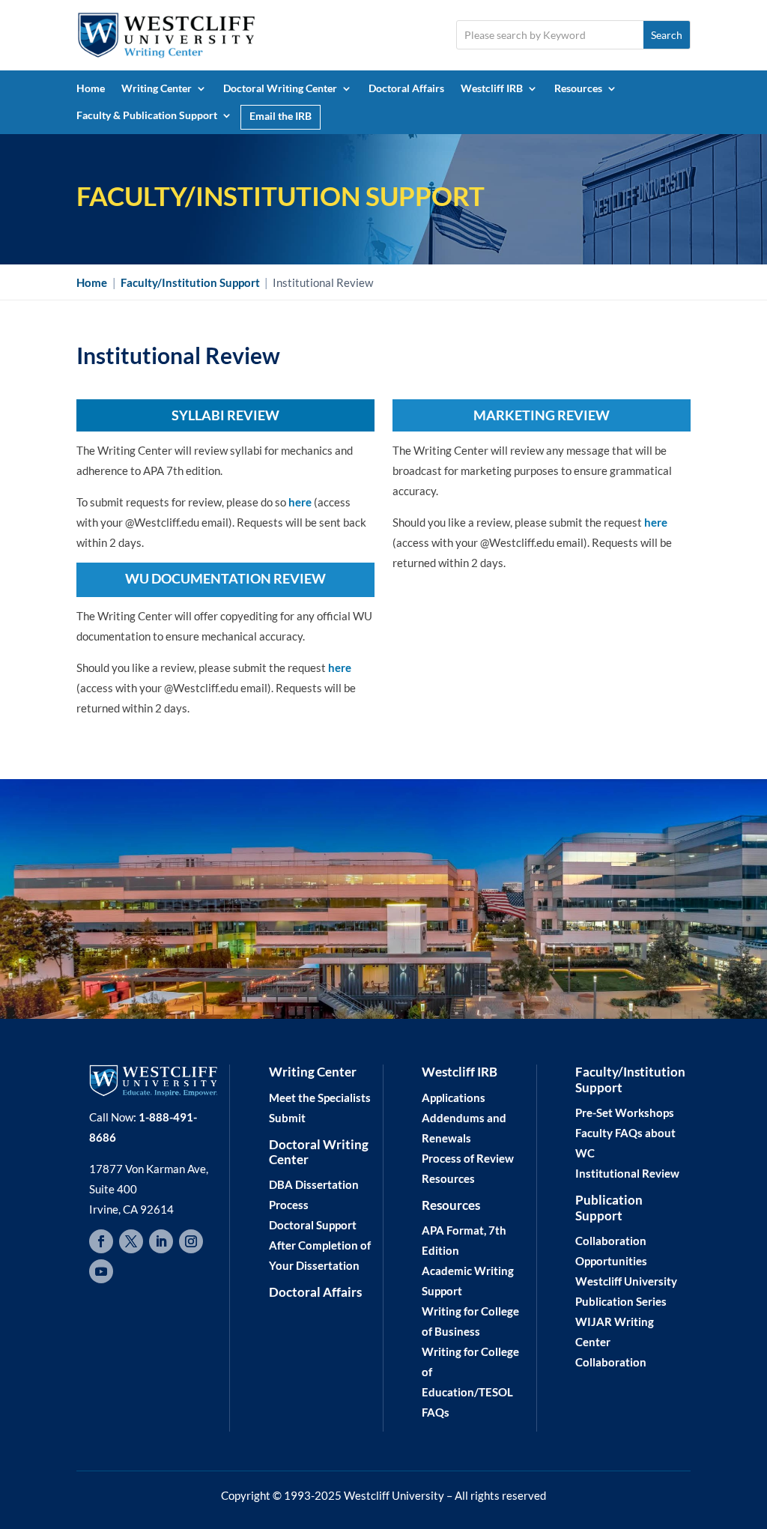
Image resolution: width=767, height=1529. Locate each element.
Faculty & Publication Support (146, 115)
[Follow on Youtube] (101, 1271)
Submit (287, 1117)
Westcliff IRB (492, 88)
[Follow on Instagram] (191, 1241)
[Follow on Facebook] (101, 1241)
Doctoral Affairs (406, 88)
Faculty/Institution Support (630, 1079)
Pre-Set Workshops (624, 1112)
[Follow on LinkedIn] (161, 1241)
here (300, 502)
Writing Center (156, 88)
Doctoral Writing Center (280, 88)
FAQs (435, 1412)
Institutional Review (627, 1173)
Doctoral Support (313, 1225)
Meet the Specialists (320, 1097)
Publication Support (609, 1207)
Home (90, 88)
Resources (578, 88)
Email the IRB (280, 115)
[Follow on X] (131, 1241)
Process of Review (468, 1158)
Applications (453, 1097)
